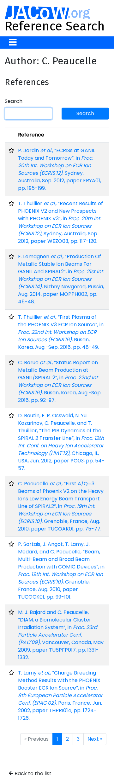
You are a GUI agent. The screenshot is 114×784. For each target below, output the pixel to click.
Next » (94, 739)
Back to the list (32, 773)
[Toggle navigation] (13, 42)
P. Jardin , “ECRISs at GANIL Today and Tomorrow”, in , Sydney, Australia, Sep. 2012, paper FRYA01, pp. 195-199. (59, 169)
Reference (31, 134)
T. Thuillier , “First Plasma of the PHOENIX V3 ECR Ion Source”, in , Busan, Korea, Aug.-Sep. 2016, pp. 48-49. (61, 332)
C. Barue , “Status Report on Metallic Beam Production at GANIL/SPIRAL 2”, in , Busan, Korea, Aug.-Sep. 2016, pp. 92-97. (60, 381)
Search (13, 101)
